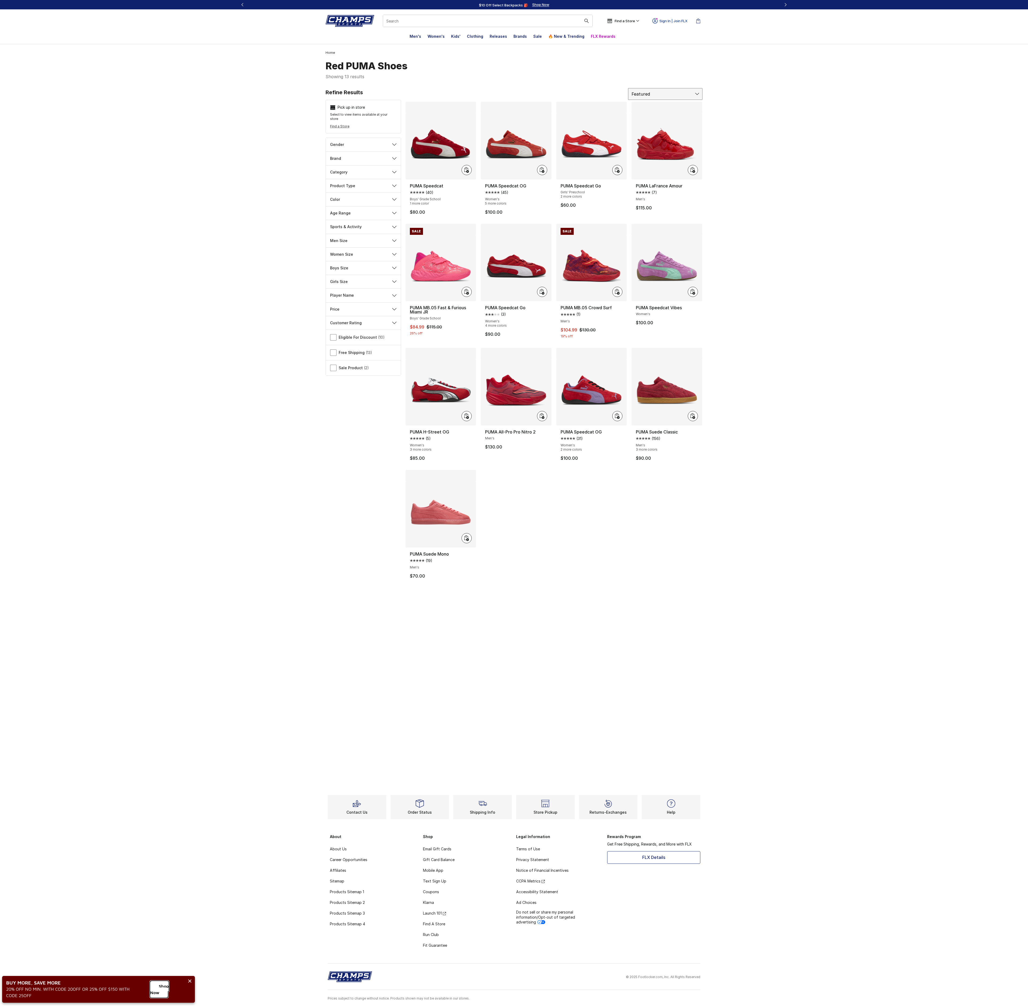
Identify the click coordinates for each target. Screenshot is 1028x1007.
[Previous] (242, 4)
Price (334, 309)
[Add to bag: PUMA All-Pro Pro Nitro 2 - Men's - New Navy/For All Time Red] (542, 416)
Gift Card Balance (439, 859)
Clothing (475, 36)
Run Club (431, 934)
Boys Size (339, 268)
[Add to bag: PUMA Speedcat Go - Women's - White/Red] (542, 292)
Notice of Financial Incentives (542, 870)
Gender (337, 144)
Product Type (342, 185)
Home (330, 53)
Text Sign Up (434, 881)
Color (335, 199)
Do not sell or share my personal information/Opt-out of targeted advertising (545, 917)
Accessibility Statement (537, 891)
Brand (335, 158)
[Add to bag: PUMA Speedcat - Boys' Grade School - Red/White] (467, 170)
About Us (338, 849)
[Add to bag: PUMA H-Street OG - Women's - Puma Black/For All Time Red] (467, 416)
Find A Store (434, 924)
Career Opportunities (348, 859)
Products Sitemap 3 (347, 913)
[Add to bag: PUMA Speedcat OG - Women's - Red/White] (542, 170)
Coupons (431, 891)
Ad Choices (526, 902)
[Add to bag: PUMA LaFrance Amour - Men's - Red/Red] (693, 170)
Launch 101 (432, 913)
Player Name (342, 295)
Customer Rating (346, 322)
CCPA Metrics (528, 881)
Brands (520, 36)
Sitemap (337, 881)
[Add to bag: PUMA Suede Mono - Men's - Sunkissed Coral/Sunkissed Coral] (467, 538)
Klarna (428, 902)
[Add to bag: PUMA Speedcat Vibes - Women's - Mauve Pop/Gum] (693, 292)
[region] (514, 5)
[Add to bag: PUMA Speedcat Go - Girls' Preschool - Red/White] (617, 170)
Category (338, 172)
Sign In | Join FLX (673, 21)
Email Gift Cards (437, 849)
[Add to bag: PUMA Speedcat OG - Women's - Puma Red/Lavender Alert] (617, 416)
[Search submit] (586, 21)
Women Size (341, 254)
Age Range (340, 213)
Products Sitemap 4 (347, 924)
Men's (415, 36)
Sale (537, 36)
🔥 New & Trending (566, 36)
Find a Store (339, 126)
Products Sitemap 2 (347, 902)
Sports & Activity (346, 226)
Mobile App (433, 870)
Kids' (455, 36)
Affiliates (338, 870)
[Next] (785, 4)
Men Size (338, 240)
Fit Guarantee (435, 945)
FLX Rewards (603, 36)
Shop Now (159, 989)
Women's (436, 36)
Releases (498, 36)
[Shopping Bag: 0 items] (698, 21)
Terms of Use (528, 849)
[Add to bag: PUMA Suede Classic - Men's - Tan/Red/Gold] (693, 416)
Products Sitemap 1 (347, 891)
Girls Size (339, 281)
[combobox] (487, 21)
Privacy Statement (532, 859)
